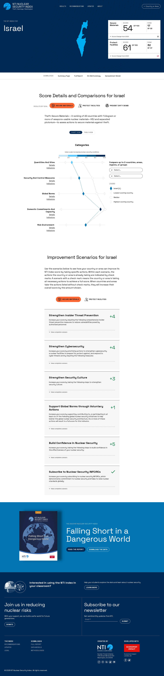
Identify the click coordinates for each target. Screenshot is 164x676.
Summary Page (64, 76)
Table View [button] (88, 132)
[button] (134, 36)
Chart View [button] (75, 132)
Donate (9, 624)
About (100, 6)
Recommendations (77, 6)
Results (63, 6)
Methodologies (37, 650)
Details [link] (52, 165)
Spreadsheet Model (113, 76)
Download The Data (98, 549)
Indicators (51, 168)
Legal (6, 650)
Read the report (76, 549)
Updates (90, 6)
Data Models (36, 647)
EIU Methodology (94, 76)
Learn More (91, 587)
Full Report (78, 76)
